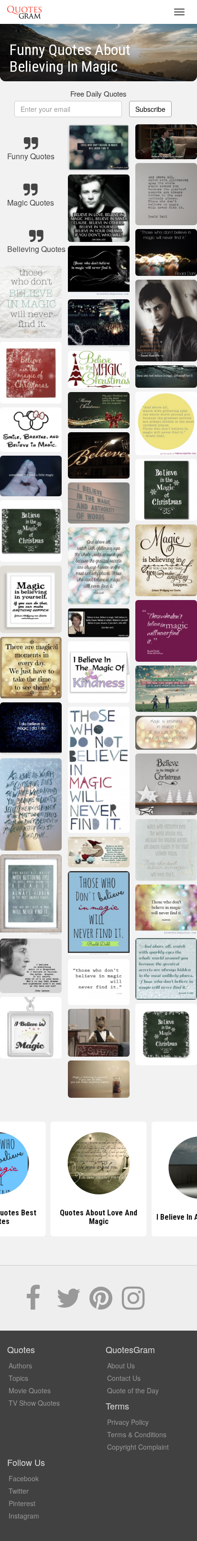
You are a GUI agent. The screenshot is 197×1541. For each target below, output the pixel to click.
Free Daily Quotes (98, 93)
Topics (18, 1378)
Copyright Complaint (138, 1447)
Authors (20, 1365)
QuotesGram (24, 12)
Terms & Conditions (136, 1434)
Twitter (19, 1491)
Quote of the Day (133, 1390)
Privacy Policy (128, 1422)
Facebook (24, 1478)
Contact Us (124, 1378)
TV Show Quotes (34, 1403)
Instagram (24, 1515)
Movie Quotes (30, 1390)
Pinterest (22, 1503)
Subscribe (150, 109)
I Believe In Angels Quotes (98, 1217)
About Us (121, 1365)
